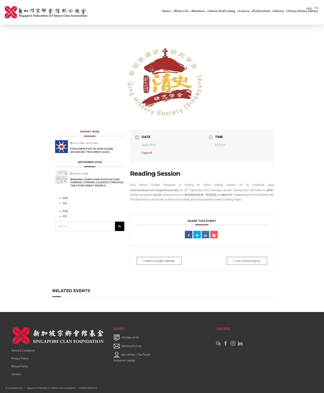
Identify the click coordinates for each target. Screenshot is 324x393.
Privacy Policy (19, 358)
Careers (16, 374)
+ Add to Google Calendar (159, 260)
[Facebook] (225, 343)
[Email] (214, 234)
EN (316, 8)
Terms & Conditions (23, 350)
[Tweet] (197, 234)
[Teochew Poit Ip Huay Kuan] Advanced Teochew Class (91, 150)
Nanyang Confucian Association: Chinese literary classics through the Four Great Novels (96, 182)
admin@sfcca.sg (131, 345)
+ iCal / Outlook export (246, 260)
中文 (309, 8)
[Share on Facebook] (188, 234)
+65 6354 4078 (130, 337)
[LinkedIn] (240, 343)
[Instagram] (233, 343)
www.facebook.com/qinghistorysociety (154, 190)
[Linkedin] (205, 234)
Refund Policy (19, 366)
